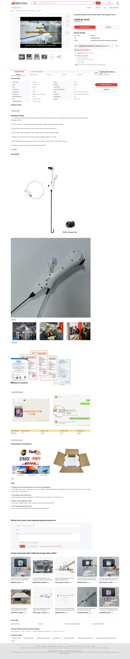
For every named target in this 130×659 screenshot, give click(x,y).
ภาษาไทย (88, 647)
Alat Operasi (38, 10)
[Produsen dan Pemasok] (19, 3)
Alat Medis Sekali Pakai (69, 638)
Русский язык (50, 647)
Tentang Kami (37, 646)
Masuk (117, 4)
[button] (87, 74)
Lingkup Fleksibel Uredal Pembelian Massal (106, 638)
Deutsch (61, 647)
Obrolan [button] (109, 27)
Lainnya (13, 641)
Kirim (22, 546)
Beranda (12, 10)
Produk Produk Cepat (85, 646)
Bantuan (98, 7)
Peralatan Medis (31, 10)
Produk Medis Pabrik (28, 638)
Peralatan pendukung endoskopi (72, 624)
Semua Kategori (16, 7)
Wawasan (93, 646)
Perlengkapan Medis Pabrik (43, 638)
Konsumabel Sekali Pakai (98, 624)
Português (39, 647)
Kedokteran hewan (15, 624)
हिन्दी (84, 647)
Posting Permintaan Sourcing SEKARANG (51, 546)
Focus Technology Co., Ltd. (61, 650)
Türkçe (93, 647)
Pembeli (89, 7)
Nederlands (66, 647)
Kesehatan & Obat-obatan (21, 10)
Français (44, 647)
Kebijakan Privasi (60, 646)
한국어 (76, 647)
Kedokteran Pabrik (16, 638)
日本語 (80, 647)
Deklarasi (44, 646)
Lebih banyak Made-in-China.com (73, 646)
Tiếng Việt (98, 647)
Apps (105, 7)
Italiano (56, 647)
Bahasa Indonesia (105, 647)
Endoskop (40, 624)
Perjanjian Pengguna (51, 646)
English (28, 647)
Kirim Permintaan (85, 27)
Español (33, 647)
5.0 (100, 74)
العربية (71, 647)
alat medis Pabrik (57, 638)
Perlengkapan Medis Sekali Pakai (85, 638)
